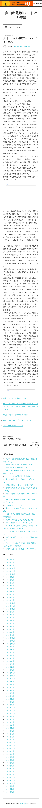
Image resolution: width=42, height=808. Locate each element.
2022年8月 (10, 684)
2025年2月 (10, 597)
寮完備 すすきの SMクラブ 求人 (17, 467)
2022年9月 (10, 681)
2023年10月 (10, 643)
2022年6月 (10, 690)
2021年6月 (10, 725)
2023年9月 (10, 646)
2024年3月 (10, 629)
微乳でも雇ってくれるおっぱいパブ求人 (21, 549)
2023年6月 (10, 655)
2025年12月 (10, 568)
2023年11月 (10, 641)
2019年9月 (10, 786)
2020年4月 (10, 765)
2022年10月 (10, 678)
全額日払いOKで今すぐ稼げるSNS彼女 (20, 464)
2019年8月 (10, 789)
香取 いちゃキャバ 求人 (13, 425)
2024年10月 (10, 609)
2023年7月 (10, 652)
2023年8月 (10, 649)
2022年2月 (10, 702)
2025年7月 (10, 582)
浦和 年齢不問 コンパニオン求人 (19, 522)
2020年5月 (10, 763)
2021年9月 (10, 716)
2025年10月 (10, 574)
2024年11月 (10, 606)
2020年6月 (10, 760)
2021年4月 (10, 731)
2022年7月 (10, 687)
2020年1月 (10, 774)
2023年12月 (10, 638)
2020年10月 (10, 748)
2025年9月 (10, 577)
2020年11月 (10, 745)
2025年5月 (10, 588)
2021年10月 (10, 713)
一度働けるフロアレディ (15, 505)
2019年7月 (10, 792)
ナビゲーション (14, 27)
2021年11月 (10, 710)
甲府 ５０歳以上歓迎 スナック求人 (17, 420)
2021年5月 (10, 728)
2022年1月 (10, 704)
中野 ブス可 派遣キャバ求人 (15, 398)
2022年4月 (10, 696)
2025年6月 (10, 585)
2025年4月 (10, 591)
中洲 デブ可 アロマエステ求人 (15, 415)
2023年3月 (10, 664)
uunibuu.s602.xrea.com (21, 46)
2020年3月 (10, 768)
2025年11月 (10, 571)
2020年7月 (10, 757)
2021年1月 (10, 739)
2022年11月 (10, 675)
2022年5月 (10, 693)
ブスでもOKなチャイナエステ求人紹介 (20, 520)
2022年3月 (10, 699)
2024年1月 (10, 635)
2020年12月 (10, 742)
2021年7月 (10, 722)
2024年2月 (10, 632)
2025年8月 (10, 580)
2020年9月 (10, 751)
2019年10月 (10, 783)
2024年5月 (10, 623)
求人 (16, 36)
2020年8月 (10, 754)
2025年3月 (10, 594)
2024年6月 (10, 620)
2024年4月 (10, 626)
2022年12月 (10, 672)
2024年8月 (10, 614)
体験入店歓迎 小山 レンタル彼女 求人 (19, 485)
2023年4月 (10, 661)
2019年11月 (10, 780)
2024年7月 (10, 617)
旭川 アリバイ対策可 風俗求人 (18, 476)
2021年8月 (10, 719)
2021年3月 (10, 734)
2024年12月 (10, 603)
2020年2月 (10, 771)
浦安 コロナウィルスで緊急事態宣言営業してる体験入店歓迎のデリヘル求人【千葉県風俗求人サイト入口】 (20, 406)
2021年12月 (10, 707)
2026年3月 (10, 559)
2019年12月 (10, 777)
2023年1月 (10, 670)
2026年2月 (10, 562)
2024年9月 (10, 611)
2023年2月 (10, 667)
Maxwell (23, 803)
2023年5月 (10, 658)
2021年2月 (10, 736)
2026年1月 (10, 565)
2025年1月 (10, 600)
